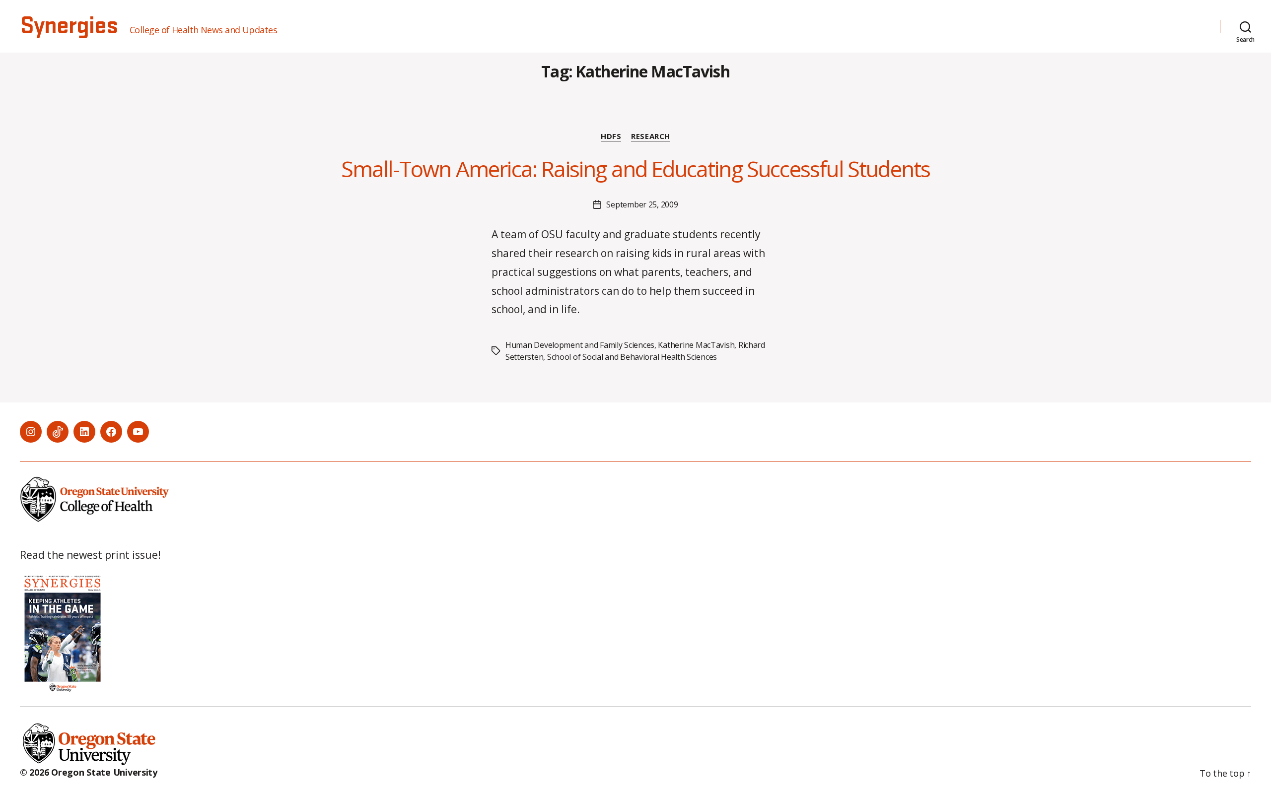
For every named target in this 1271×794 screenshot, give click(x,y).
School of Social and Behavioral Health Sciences (632, 356)
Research (650, 136)
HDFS (611, 136)
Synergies (69, 26)
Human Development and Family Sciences (579, 344)
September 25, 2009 (642, 204)
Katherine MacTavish (696, 344)
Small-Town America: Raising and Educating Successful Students (635, 169)
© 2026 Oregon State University (88, 772)
